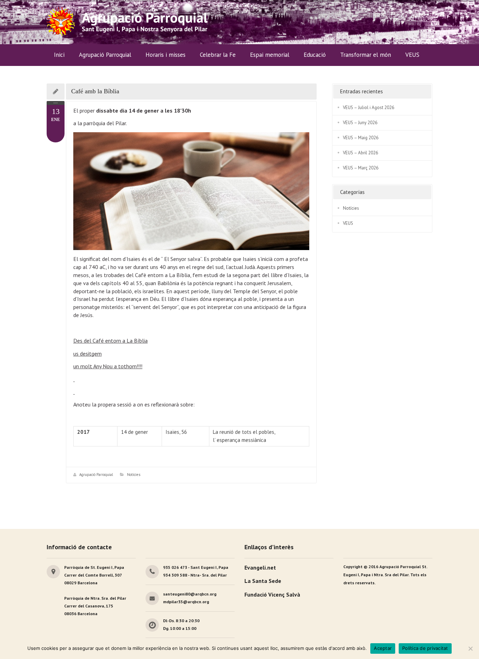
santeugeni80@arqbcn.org (189, 594)
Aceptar (383, 648)
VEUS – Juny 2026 (360, 123)
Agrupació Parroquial (96, 474)
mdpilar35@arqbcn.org (186, 601)
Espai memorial (269, 55)
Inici (59, 55)
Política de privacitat (425, 648)
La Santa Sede (262, 580)
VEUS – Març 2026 (360, 168)
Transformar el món (365, 55)
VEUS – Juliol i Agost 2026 (368, 107)
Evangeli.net (260, 567)
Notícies (133, 474)
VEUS (412, 55)
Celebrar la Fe (218, 55)
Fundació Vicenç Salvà (272, 594)
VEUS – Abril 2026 (360, 153)
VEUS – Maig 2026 (360, 138)
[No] (470, 648)
